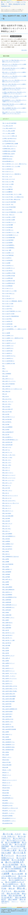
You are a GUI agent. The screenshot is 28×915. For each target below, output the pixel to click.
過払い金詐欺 (5, 653)
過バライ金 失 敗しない (8, 214)
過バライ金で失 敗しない (8, 293)
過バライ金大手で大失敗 (8, 313)
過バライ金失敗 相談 (7, 324)
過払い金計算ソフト (7, 637)
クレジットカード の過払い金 (9, 136)
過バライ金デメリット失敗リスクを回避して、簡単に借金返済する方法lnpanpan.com (13, 4)
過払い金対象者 (6, 574)
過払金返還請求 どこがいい (9, 820)
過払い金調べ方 (6, 658)
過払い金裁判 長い (6, 625)
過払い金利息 (5, 551)
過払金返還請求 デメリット (9, 818)
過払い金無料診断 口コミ (8, 607)
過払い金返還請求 (6, 739)
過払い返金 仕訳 (6, 391)
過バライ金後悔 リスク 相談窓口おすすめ (12, 338)
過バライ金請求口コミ (7, 358)
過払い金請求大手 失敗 (16, 36)
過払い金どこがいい (7, 490)
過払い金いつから (6, 460)
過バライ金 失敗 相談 (7, 227)
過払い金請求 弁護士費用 (8, 701)
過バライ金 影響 (6, 250)
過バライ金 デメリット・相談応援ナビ (11, 174)
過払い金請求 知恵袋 (7, 711)
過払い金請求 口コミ (7, 683)
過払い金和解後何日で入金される (10, 556)
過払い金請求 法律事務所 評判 (9, 709)
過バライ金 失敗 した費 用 (8, 217)
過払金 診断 (5, 767)
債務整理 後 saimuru (7, 158)
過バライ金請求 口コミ (8, 348)
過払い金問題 (5, 559)
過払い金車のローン (7, 734)
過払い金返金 (5, 752)
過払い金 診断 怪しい (7, 437)
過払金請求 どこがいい (8, 813)
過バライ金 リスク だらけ (8, 179)
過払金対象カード (6, 795)
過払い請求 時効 (6, 386)
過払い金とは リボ (6, 498)
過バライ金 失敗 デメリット (9, 222)
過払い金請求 (5, 665)
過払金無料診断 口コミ (8, 797)
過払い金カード (6, 470)
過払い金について (6, 508)
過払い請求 (5, 376)
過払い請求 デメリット (8, 378)
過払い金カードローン (7, 472)
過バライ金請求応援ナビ (8, 361)
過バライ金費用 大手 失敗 (8, 363)
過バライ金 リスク (7, 176)
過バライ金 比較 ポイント (8, 268)
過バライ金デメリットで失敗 (9, 290)
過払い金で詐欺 (6, 488)
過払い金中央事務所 (7, 533)
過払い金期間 (5, 582)
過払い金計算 (5, 630)
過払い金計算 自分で (7, 635)
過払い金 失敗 (5, 414)
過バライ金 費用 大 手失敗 (8, 273)
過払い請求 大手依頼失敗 (8, 383)
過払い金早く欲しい (7, 579)
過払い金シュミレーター (8, 480)
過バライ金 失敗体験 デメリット (10, 235)
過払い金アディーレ (7, 452)
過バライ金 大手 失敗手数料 (9, 202)
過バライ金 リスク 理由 (8, 181)
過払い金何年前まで (7, 546)
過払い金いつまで (6, 462)
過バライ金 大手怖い (7, 209)
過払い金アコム (6, 449)
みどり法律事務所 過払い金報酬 (10, 143)
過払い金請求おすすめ (7, 719)
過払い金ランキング (7, 523)
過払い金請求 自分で (7, 714)
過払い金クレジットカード (8, 475)
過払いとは (5, 371)
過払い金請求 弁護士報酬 (8, 698)
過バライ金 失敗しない (8, 230)
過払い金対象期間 (6, 571)
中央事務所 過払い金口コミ (9, 148)
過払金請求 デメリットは (8, 810)
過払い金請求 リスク (7, 681)
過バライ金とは (6, 296)
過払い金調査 (5, 660)
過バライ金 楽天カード (8, 265)
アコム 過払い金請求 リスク (9, 128)
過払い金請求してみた (7, 721)
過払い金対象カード (7, 569)
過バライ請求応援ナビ (7, 169)
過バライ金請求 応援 (7, 350)
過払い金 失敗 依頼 (7, 419)
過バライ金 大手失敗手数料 (9, 207)
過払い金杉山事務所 (7, 587)
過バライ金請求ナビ (7, 353)
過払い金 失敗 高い (7, 421)
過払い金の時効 (6, 518)
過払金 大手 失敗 (6, 762)
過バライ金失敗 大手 (7, 321)
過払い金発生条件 (6, 609)
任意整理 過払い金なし (8, 156)
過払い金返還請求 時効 (8, 749)
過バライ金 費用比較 (7, 285)
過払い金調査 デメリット (8, 663)
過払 (3, 366)
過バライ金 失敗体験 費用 (8, 237)
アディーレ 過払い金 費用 (8, 130)
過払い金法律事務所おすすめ (9, 597)
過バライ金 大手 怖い (8, 204)
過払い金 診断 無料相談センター (10, 439)
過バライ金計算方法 (7, 340)
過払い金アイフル (6, 447)
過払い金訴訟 (5, 648)
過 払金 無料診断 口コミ (8, 161)
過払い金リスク (6, 526)
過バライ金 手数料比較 (8, 255)
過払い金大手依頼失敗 (7, 564)
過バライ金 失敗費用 (7, 242)
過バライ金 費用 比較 (7, 278)
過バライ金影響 (6, 333)
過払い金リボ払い (6, 528)
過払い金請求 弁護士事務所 (9, 696)
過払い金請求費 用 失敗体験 (9, 729)
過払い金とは (5, 493)
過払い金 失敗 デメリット (8, 416)
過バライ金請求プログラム (8, 355)
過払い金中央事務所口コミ (8, 536)
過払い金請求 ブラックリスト (9, 678)
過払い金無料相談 (6, 599)
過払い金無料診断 (6, 602)
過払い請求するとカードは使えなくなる (12, 388)
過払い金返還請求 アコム (8, 742)
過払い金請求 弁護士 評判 (8, 693)
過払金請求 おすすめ (7, 805)
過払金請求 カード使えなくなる (10, 808)
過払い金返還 (5, 737)
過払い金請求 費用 (6, 716)
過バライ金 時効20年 (7, 260)
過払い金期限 (5, 584)
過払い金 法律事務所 (7, 427)
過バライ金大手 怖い (7, 308)
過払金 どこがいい (6, 757)
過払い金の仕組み (6, 513)
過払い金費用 (5, 731)
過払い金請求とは (6, 724)
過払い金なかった (6, 505)
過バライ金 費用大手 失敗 (8, 280)
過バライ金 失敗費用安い (8, 245)
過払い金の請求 (6, 521)
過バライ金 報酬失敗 (7, 191)
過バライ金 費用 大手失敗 (8, 275)
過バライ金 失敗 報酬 (7, 224)
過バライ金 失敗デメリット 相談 (10, 232)
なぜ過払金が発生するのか (8, 141)
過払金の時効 (5, 790)
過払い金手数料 (6, 576)
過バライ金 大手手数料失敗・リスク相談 (12, 212)
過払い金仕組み (6, 538)
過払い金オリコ (6, 467)
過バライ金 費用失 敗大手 (8, 283)
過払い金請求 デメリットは (9, 673)
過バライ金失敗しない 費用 (9, 326)
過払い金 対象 (5, 424)
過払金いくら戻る (6, 770)
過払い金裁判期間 (6, 627)
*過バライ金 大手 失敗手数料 (9, 123)
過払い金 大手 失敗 (7, 411)
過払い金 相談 (5, 429)
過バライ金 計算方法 (7, 270)
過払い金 (4, 394)
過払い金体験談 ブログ (8, 543)
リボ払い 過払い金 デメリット (9, 146)
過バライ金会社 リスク (8, 306)
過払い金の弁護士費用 (7, 515)
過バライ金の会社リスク (8, 298)
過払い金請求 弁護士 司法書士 (9, 691)
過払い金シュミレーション (8, 477)
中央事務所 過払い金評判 (8, 153)
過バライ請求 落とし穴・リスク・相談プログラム (14, 163)
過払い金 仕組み (6, 406)
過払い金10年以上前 (7, 442)
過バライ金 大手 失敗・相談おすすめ (11, 199)
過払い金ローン (6, 531)
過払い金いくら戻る (7, 457)
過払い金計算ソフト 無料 (8, 640)
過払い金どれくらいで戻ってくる (10, 503)
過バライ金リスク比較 (7, 303)
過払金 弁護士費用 (6, 764)
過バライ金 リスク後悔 (8, 184)
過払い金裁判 (5, 620)
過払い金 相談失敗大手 (8, 432)
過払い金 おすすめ (6, 399)
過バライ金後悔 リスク (8, 335)
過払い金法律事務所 (7, 594)
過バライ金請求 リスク (8, 345)
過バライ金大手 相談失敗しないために (11, 311)
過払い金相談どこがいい (8, 617)
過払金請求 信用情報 (7, 815)
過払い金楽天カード (7, 592)
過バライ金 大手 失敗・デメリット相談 (11, 194)
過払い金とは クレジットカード (10, 495)
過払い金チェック (6, 485)
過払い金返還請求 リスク (8, 744)
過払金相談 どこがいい (8, 803)
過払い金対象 (5, 566)
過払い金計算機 (6, 645)
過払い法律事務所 (6, 373)
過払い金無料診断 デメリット (9, 604)
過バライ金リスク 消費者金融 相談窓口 (12, 301)
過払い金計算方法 (6, 643)
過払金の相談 (5, 792)
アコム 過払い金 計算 (7, 125)
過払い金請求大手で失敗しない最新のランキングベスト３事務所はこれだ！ (13, 28)
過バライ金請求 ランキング (9, 343)
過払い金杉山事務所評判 (8, 589)
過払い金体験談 (6, 541)
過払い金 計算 (5, 434)
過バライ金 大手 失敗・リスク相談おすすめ (13, 196)
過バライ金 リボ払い (7, 186)
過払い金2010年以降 (7, 444)
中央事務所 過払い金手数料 (9, 151)
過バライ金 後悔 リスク (8, 252)
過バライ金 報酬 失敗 (7, 189)
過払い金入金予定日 (7, 549)
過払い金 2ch (5, 396)
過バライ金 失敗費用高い (8, 247)
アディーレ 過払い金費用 (8, 133)
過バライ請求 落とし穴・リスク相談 (11, 166)
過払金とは (5, 777)
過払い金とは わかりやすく (9, 500)
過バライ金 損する (6, 257)
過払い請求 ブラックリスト (9, 381)
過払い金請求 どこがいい (8, 676)
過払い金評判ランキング (8, 655)
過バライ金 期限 (6, 263)
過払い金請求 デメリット (8, 670)
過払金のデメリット (7, 785)
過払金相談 (5, 800)
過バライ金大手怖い (7, 318)
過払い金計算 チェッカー (8, 632)
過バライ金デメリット (7, 288)
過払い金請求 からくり (8, 668)
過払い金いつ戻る (6, 465)
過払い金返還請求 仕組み (8, 747)
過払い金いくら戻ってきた (8, 455)
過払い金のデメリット (7, 510)
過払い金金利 (5, 754)
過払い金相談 (5, 612)
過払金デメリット (6, 775)
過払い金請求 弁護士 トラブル (9, 688)
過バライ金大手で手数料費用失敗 (10, 316)
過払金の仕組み (6, 787)
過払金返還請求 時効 (7, 823)
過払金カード (5, 772)
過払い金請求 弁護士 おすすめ (9, 686)
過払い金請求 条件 (6, 706)
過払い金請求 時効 (6, 703)
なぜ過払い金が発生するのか (9, 138)
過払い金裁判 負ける (7, 622)
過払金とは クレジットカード (9, 780)
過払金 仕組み (5, 759)
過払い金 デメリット (7, 401)
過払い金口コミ (6, 554)
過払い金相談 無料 (6, 615)
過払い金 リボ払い (6, 404)
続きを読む (24, 50)
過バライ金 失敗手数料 (8, 240)
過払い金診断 (5, 650)
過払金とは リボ (6, 782)
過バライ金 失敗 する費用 (8, 219)
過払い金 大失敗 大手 (7, 409)
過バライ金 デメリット (8, 171)
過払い (4, 368)
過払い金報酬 (5, 561)
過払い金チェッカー (7, 482)
